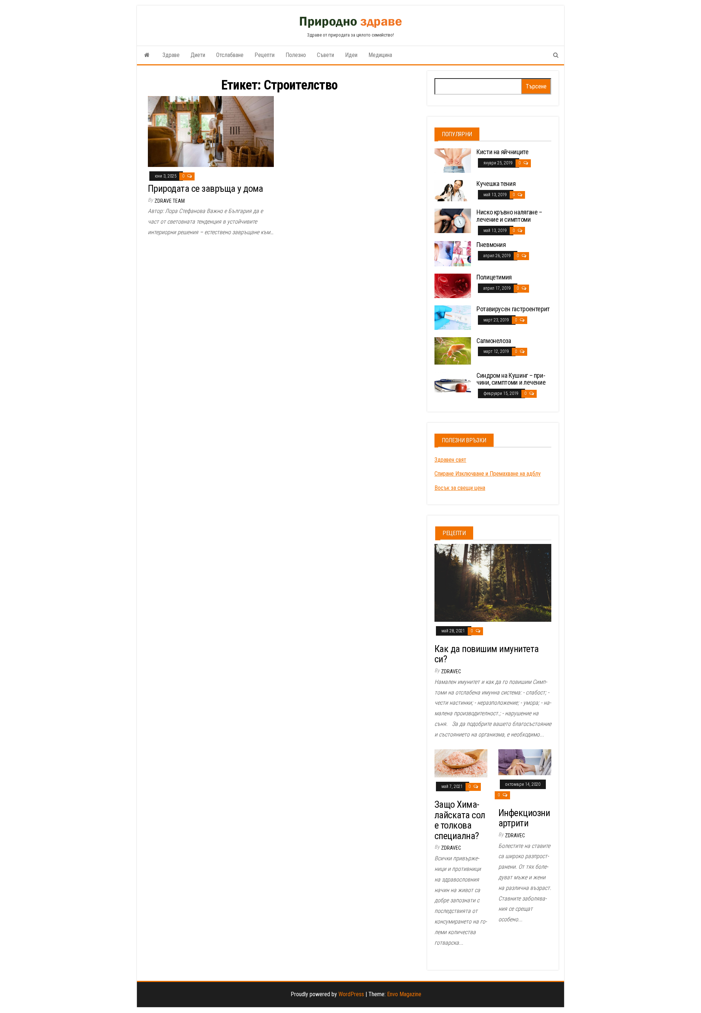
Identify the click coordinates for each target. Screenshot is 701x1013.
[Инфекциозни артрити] (524, 761)
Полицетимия (494, 277)
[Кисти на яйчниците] (452, 160)
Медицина (380, 55)
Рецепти (264, 55)
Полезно (296, 55)
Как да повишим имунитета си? (486, 654)
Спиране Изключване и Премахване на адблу (487, 473)
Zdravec (451, 671)
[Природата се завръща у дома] (211, 131)
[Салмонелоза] (452, 350)
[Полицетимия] (452, 285)
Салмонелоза (493, 340)
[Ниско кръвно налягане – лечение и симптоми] (452, 220)
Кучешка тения (496, 183)
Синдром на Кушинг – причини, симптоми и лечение (510, 379)
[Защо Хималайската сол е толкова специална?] (460, 762)
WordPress (351, 994)
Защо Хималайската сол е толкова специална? (459, 820)
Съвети (325, 55)
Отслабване (230, 55)
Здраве (171, 55)
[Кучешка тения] (452, 190)
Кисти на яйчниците (502, 152)
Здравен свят (450, 459)
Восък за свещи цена (459, 487)
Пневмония (491, 244)
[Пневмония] (452, 253)
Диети (198, 55)
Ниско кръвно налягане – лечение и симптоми (509, 215)
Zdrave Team (169, 201)
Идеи (351, 55)
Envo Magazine (404, 994)
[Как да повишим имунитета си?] (492, 582)
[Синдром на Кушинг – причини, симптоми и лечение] (452, 381)
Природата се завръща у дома (205, 188)
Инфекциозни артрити (524, 818)
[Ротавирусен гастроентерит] (452, 317)
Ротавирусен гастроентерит (513, 309)
